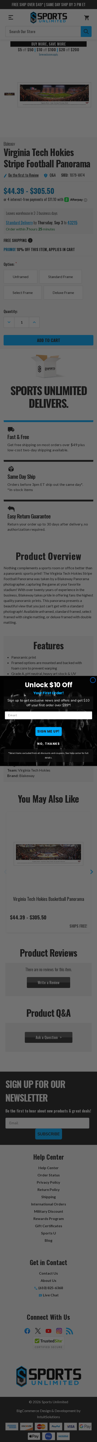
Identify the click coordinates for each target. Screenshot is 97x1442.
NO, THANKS (48, 744)
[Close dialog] (93, 680)
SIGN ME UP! (48, 731)
